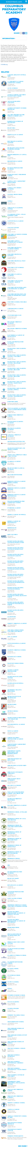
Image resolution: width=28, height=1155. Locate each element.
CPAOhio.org (4, 64)
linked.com (14, 2)
